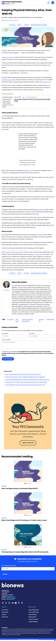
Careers (4, 614)
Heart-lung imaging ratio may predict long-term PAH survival (23, 374)
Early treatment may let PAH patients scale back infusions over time (25, 385)
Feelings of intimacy (7, 57)
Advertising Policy (34, 610)
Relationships (50, 319)
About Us (4, 607)
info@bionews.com (10, 597)
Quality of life (41, 320)
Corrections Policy (34, 612)
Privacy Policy (32, 617)
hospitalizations (26, 170)
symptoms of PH (46, 82)
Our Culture (5, 610)
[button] (48, 2)
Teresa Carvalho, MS (32, 97)
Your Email (32, 333)
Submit (5, 574)
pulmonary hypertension (9, 80)
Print (27, 25)
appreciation (39, 209)
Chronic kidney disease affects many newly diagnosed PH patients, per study (27, 379)
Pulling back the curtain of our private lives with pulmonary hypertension (26, 382)
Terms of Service (33, 619)
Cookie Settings (33, 621)
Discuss (12, 25)
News (23, 97)
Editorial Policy (33, 614)
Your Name (5, 333)
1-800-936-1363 (10, 599)
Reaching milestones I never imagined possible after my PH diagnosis (25, 377)
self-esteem (39, 234)
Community (10, 319)
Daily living (16, 320)
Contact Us (5, 617)
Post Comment (8, 359)
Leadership (5, 612)
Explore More (32, 607)
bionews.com (10, 596)
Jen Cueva (8, 20)
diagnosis (31, 254)
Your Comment (6, 340)
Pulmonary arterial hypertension (27, 320)
